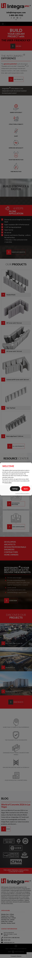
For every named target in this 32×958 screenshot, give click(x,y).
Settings (15, 489)
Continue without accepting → (22, 493)
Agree (26, 489)
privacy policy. (8, 482)
